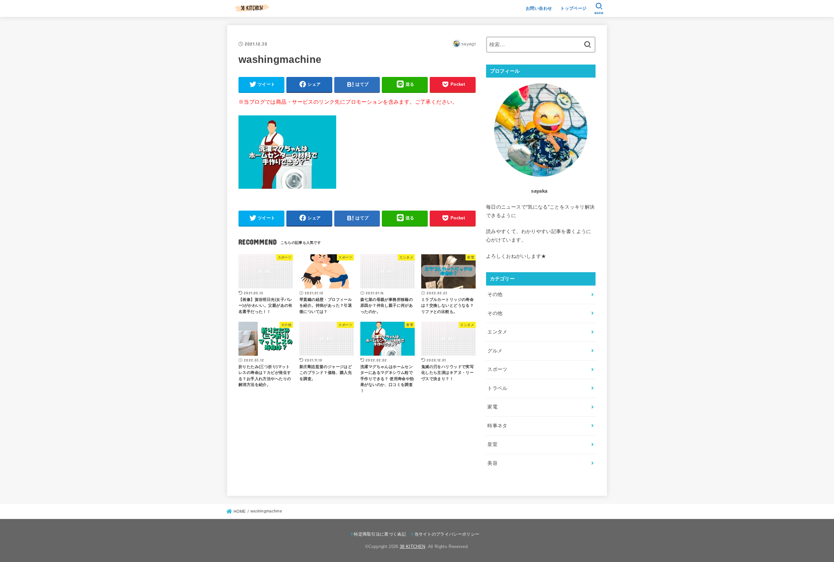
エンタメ (497, 331)
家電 (492, 406)
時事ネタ (497, 425)
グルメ (494, 350)
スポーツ (497, 369)
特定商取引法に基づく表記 (380, 534)
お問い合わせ (539, 8)
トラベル (497, 388)
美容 (492, 463)
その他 (494, 294)
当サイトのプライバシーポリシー (446, 534)
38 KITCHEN (412, 546)
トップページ (573, 8)
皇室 (492, 444)
